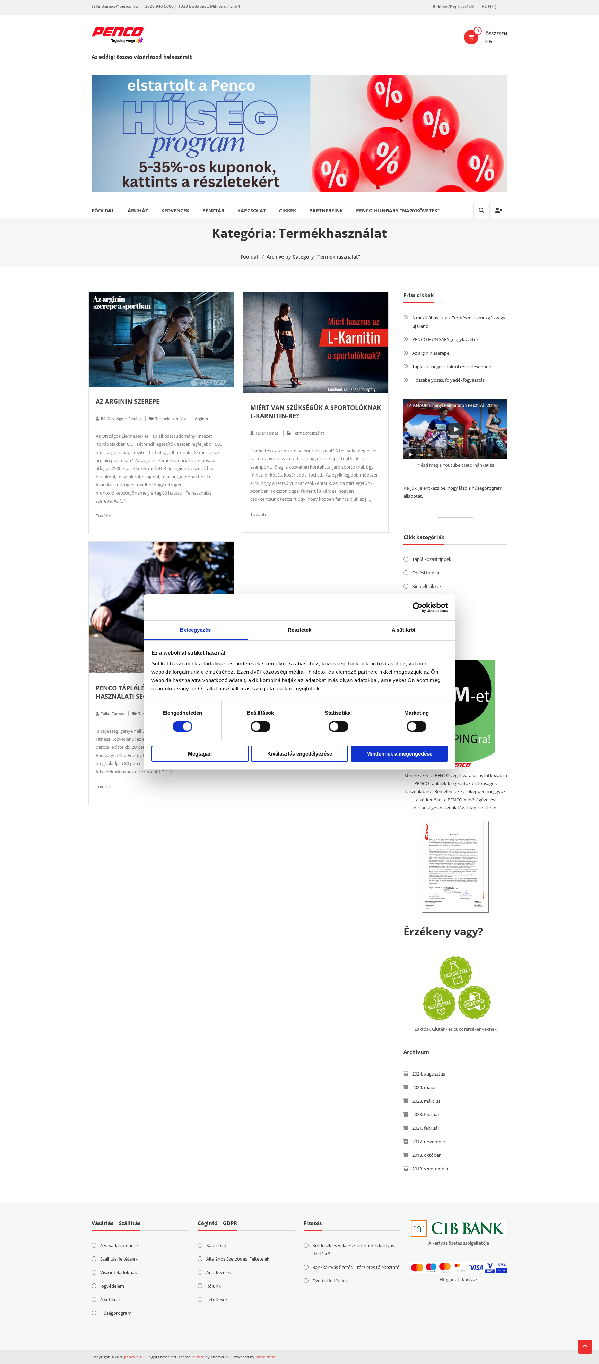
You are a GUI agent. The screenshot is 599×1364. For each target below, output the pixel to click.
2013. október (426, 1155)
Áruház (138, 210)
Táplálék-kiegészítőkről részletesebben (451, 366)
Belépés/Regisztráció (453, 6)
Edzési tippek (425, 573)
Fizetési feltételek (330, 1281)
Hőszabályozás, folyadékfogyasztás (448, 380)
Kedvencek (175, 210)
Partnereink (326, 210)
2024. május (424, 1087)
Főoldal (103, 210)
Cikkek (287, 210)
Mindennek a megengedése (399, 754)
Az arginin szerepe (127, 401)
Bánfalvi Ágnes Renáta (121, 418)
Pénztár (213, 210)
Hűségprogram (115, 1313)
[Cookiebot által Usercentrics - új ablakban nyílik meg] (417, 607)
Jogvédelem (112, 1286)
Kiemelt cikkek (427, 586)
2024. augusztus (428, 1074)
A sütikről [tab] (403, 630)
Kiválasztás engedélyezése (299, 754)
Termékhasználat (170, 418)
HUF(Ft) (488, 6)
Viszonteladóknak (118, 1272)
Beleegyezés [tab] (195, 630)
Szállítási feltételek (119, 1259)
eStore (198, 1356)
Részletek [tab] (300, 630)
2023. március (426, 1101)
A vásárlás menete (119, 1245)
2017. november (428, 1141)
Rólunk (213, 1286)
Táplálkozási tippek (431, 559)
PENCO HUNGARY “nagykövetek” (398, 210)
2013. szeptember (430, 1168)
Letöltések (217, 1299)
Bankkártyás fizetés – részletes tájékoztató (356, 1267)
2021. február (425, 1128)
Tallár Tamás (266, 433)
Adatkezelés (218, 1272)
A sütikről (110, 1299)
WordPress (265, 1356)
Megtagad (200, 754)
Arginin (201, 418)
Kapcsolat (251, 210)
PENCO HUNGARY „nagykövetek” (446, 339)
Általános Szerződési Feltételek (237, 1259)
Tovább (103, 516)
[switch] (260, 726)
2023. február (425, 1114)
